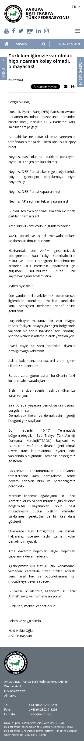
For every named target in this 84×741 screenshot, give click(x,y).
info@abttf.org (41, 714)
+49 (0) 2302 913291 (44, 705)
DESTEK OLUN (69, 44)
